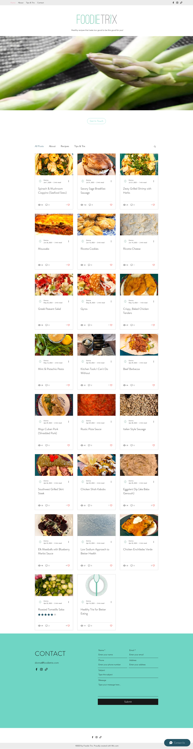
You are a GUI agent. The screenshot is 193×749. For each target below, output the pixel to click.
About (52, 146)
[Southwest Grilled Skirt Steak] (54, 465)
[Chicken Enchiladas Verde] (139, 525)
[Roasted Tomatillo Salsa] (54, 585)
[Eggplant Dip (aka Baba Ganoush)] (139, 465)
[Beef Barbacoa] (139, 345)
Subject (101, 670)
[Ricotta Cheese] (139, 224)
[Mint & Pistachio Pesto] (54, 345)
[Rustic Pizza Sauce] (96, 405)
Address (132, 660)
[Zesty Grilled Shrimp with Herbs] (139, 164)
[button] (155, 146)
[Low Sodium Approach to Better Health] (96, 525)
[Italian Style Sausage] (139, 405)
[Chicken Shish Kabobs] (96, 465)
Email (131, 650)
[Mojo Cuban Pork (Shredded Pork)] (54, 405)
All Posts (39, 146)
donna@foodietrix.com (47, 662)
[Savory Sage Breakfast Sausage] (96, 164)
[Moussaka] (54, 224)
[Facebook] (173, 2)
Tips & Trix (79, 146)
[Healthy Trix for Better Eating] (96, 585)
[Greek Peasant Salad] (54, 284)
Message (102, 680)
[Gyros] (96, 284)
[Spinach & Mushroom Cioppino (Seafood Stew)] (54, 164)
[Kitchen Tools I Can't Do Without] (96, 345)
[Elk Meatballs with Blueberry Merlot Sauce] (54, 525)
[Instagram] (177, 2)
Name (101, 650)
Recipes (65, 146)
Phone (101, 660)
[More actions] (69, 181)
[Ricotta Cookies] (96, 224)
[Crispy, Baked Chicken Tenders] (139, 284)
